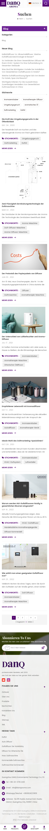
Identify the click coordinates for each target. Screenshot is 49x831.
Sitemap (5, 720)
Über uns (5, 697)
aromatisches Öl (31, 105)
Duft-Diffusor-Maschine (14, 227)
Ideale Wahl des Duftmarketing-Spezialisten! (22, 441)
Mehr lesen (7, 148)
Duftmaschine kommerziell (12, 765)
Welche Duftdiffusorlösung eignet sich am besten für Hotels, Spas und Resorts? (23, 77)
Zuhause (5, 692)
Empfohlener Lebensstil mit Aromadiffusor (21, 406)
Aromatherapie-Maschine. (32, 295)
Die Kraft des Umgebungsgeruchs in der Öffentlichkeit (20, 120)
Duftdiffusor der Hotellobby (13, 746)
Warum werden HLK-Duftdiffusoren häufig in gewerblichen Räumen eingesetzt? (22, 504)
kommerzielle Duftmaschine (13, 760)
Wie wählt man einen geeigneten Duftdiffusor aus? (22, 574)
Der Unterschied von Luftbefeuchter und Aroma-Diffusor (24, 337)
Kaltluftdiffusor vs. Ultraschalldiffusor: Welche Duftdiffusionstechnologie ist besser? (21, 55)
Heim (21, 19)
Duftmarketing (10, 110)
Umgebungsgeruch (12, 105)
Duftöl (22, 110)
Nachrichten (7, 706)
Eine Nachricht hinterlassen (24, 826)
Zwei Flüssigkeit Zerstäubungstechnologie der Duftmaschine (23, 205)
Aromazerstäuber (11, 99)
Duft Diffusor (27, 592)
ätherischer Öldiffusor (13, 364)
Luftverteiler (30, 462)
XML (3, 724)
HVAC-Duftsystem (12, 462)
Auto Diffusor (7, 742)
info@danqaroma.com (21, 788)
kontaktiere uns (8, 711)
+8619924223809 (30, 793)
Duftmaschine (10, 295)
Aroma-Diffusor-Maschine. (16, 232)
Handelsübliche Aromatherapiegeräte (20, 527)
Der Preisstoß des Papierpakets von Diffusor (22, 273)
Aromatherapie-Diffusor (33, 99)
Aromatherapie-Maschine (15, 360)
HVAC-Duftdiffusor (30, 523)
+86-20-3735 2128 (17, 782)
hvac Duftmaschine (10, 755)
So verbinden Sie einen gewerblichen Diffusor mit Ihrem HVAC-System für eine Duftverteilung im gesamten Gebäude (23, 63)
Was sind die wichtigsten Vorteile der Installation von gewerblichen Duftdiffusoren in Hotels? (23, 70)
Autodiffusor (9, 427)
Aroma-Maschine (29, 223)
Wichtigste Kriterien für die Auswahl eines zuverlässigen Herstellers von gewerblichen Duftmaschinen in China (21, 84)
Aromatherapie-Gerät (29, 427)
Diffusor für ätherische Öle (12, 751)
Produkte (5, 701)
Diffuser (25, 290)
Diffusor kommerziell (13, 531)
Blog (4, 40)
